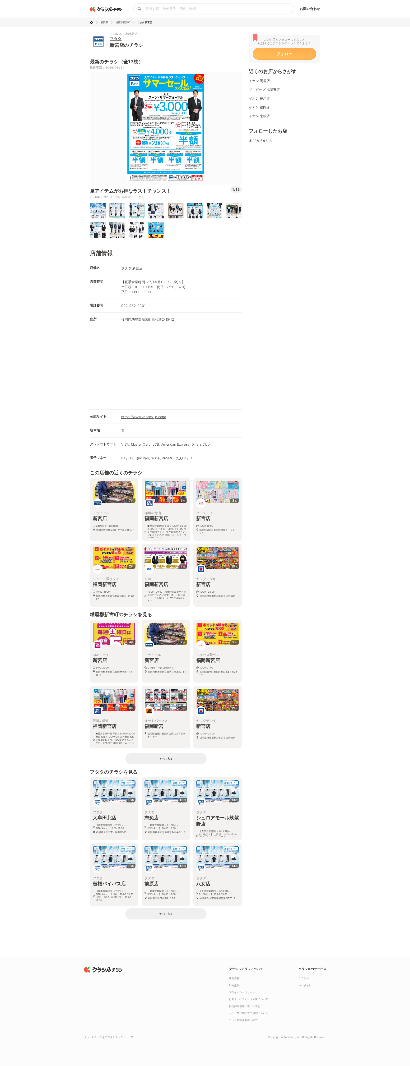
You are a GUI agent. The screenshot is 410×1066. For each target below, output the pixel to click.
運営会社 (234, 978)
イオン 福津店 (259, 98)
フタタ (116, 38)
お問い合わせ (310, 9)
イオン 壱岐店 (259, 116)
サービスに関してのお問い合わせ (248, 1013)
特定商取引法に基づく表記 (244, 1006)
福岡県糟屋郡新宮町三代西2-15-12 (147, 319)
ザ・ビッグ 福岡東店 (264, 90)
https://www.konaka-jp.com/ (143, 417)
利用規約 (234, 985)
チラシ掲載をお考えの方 (243, 1020)
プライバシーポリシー (242, 992)
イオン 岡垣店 (259, 81)
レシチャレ (305, 985)
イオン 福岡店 (259, 107)
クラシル (303, 978)
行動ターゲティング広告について (248, 999)
